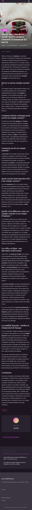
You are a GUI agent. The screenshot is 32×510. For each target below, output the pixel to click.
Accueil (3, 51)
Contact (4, 500)
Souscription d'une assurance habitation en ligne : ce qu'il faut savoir (15, 458)
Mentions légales (6, 497)
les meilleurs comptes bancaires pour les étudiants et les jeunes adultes (14, 463)
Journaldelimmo (8, 479)
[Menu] (28, 1)
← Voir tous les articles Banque (10, 437)
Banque (5, 30)
